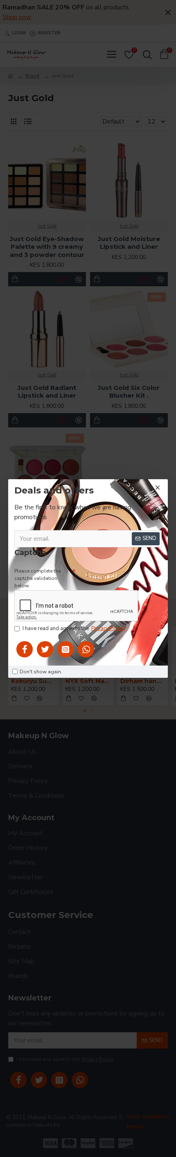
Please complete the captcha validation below (37, 578)
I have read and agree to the (74, 628)
